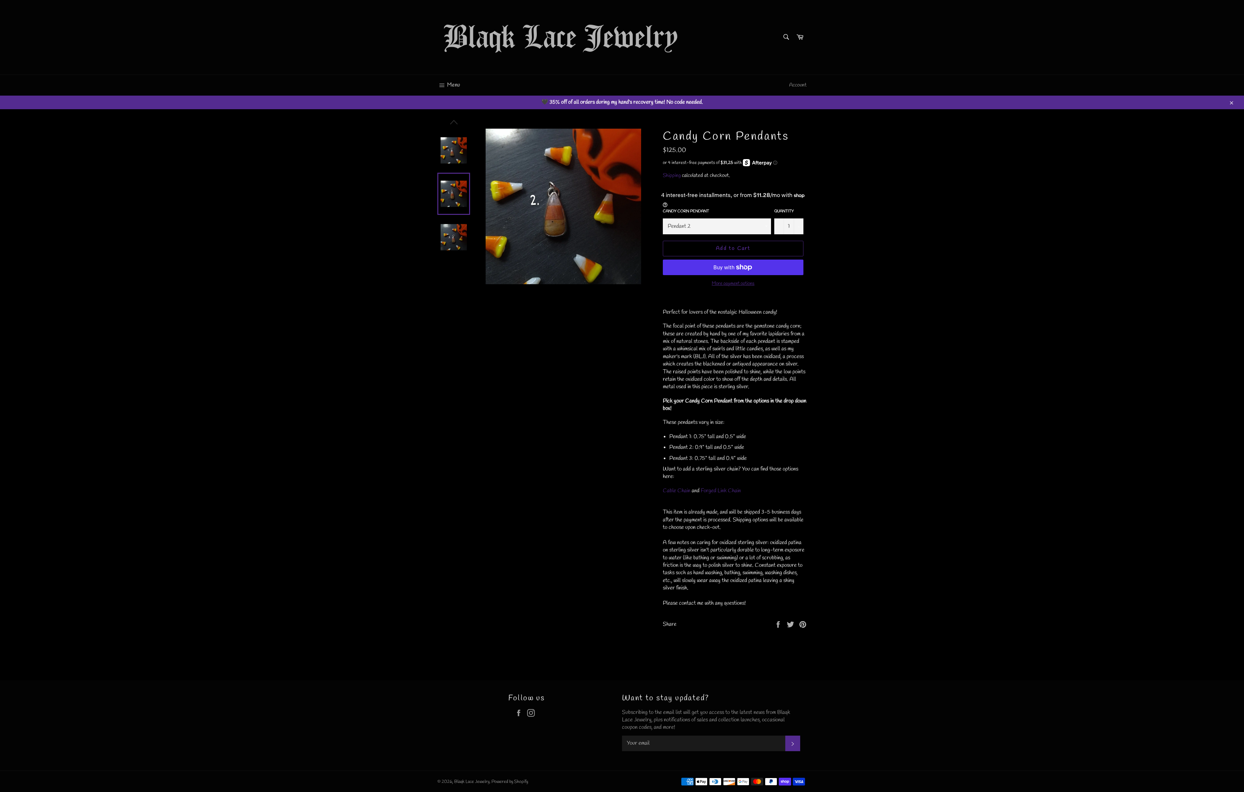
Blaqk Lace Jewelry (472, 782)
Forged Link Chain (721, 491)
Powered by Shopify (509, 782)
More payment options (733, 283)
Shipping (672, 175)
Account (798, 85)
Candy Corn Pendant (686, 211)
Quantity (784, 211)
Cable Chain (676, 491)
